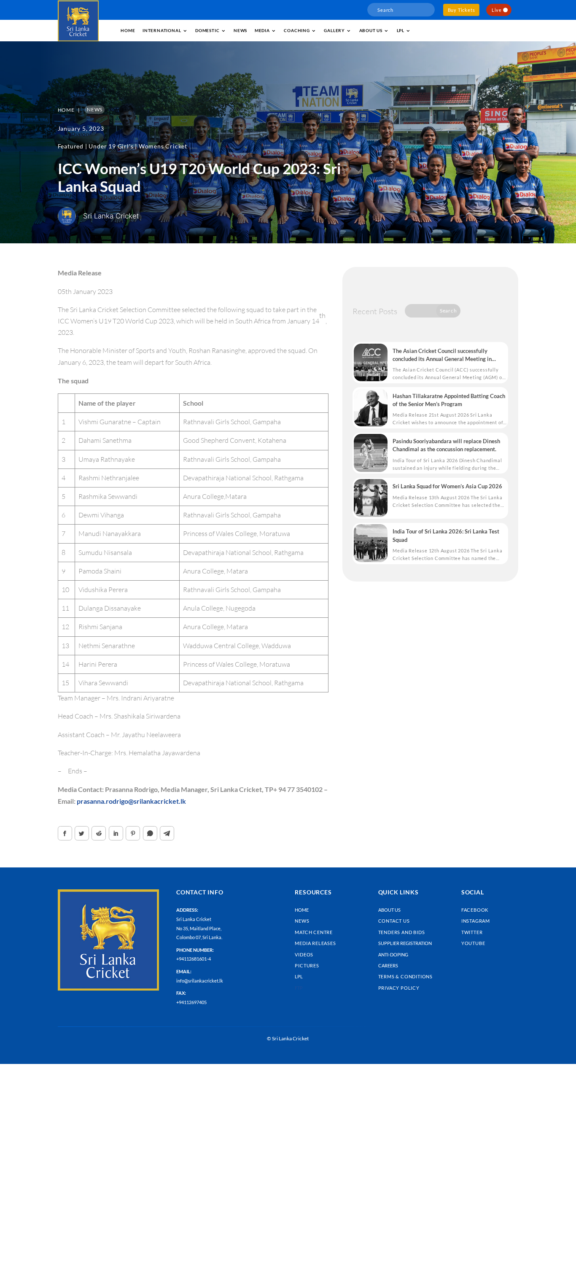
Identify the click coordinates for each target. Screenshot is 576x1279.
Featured (70, 146)
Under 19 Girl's (111, 146)
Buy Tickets (461, 10)
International (162, 30)
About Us (389, 910)
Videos (304, 954)
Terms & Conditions (405, 976)
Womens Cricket (163, 146)
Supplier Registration (405, 943)
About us (370, 30)
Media (262, 30)
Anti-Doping (393, 954)
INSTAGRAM (475, 921)
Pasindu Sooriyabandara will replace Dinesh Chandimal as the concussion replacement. (446, 445)
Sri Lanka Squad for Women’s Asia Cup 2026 (447, 486)
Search (448, 310)
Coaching (297, 30)
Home (128, 30)
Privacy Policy (399, 988)
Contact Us (394, 921)
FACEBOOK (474, 910)
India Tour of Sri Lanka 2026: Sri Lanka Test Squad (446, 535)
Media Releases (315, 943)
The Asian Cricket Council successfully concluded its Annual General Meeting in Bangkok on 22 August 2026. (442, 355)
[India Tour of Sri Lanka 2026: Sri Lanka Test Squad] (371, 543)
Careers (388, 965)
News (240, 30)
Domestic (207, 30)
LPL (400, 30)
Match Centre (314, 932)
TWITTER (472, 932)
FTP (299, 988)
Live (497, 10)
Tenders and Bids (401, 932)
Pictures (307, 965)
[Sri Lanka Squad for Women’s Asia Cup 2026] (371, 498)
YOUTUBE (473, 943)
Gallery (334, 30)
